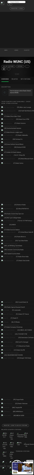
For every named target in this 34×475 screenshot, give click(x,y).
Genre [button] (16, 50)
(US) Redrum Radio (20, 204)
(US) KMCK (12, 224)
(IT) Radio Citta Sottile (22, 260)
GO (10, 4)
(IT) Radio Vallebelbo (22, 135)
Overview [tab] (5, 79)
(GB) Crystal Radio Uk (21, 302)
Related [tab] (15, 79)
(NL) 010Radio (15, 322)
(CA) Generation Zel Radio (26, 337)
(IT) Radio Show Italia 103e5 (12, 116)
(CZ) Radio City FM (19, 350)
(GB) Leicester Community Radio (14, 249)
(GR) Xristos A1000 (20, 147)
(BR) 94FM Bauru (18, 411)
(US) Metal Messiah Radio (25, 158)
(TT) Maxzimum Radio (23, 346)
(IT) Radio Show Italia (22, 256)
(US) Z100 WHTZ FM (21, 334)
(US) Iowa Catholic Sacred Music (13, 144)
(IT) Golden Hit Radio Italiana (12, 152)
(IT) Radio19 (14, 318)
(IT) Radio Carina (18, 163)
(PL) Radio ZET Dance (22, 314)
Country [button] (27, 50)
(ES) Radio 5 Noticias (21, 403)
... (27, 66)
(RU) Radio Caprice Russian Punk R (14, 307)
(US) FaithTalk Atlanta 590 (26, 111)
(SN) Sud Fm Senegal (21, 342)
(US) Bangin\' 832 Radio (24, 358)
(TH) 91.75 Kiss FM (19, 155)
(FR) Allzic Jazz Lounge (24, 107)
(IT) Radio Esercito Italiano (12, 229)
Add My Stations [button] (8, 66)
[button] (17, 8)
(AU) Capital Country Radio (12, 253)
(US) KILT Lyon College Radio (12, 217)
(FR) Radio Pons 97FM (22, 119)
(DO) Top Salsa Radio (21, 240)
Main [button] (6, 50)
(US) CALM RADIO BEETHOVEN (13, 355)
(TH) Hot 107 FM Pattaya (24, 220)
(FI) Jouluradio (16, 310)
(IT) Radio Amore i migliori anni (13, 132)
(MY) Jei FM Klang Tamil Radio (13, 245)
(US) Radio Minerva (20, 236)
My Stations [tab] (25, 79)
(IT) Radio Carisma (20, 123)
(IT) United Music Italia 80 (25, 232)
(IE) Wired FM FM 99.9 (22, 208)
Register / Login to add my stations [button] (15, 425)
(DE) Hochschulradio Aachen (12, 128)
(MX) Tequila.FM (17, 407)
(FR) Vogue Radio (18, 399)
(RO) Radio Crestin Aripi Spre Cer (14, 214)
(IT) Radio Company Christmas (13, 327)
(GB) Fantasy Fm (17, 139)
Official (20, 66)
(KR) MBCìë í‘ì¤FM (19, 415)
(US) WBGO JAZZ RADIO (24, 330)
